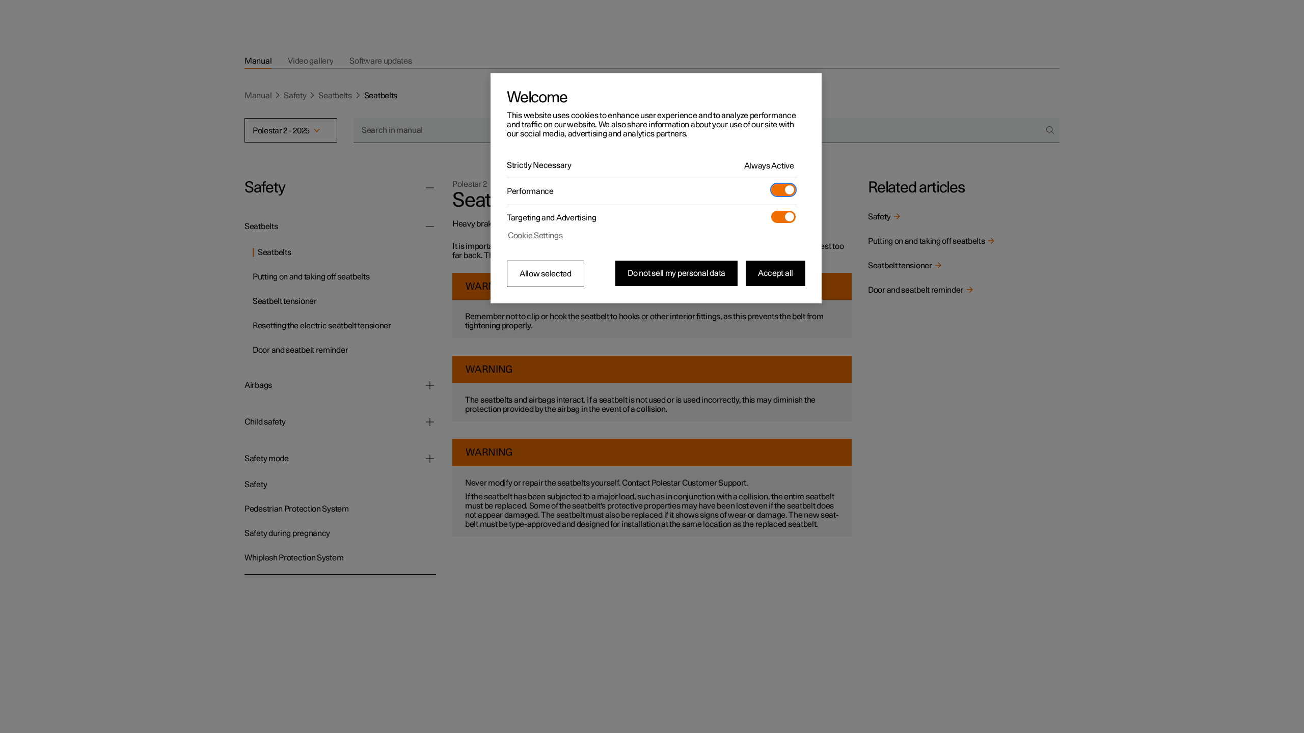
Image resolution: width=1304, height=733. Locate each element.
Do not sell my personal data (676, 273)
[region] (656, 188)
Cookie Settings (535, 236)
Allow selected (546, 274)
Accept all (775, 273)
